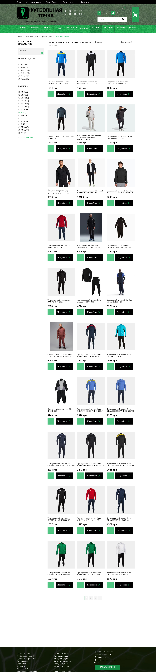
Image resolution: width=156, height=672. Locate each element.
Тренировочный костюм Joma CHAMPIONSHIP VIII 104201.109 (120, 465)
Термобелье (58, 669)
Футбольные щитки (61, 666)
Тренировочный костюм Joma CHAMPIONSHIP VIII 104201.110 (90, 465)
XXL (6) (24, 124)
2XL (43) (25, 127)
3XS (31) (25, 104)
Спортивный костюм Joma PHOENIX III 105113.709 (58, 83)
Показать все (27, 138)
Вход (105, 13)
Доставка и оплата (33, 2)
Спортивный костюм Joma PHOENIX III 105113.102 (87, 83)
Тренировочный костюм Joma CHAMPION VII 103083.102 (59, 519)
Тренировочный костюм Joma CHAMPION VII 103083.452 (89, 574)
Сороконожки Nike (24, 664)
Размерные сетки (70, 2)
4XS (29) (25, 101)
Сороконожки (22, 661)
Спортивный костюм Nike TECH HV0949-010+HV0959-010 (90, 192)
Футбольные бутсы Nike (26, 656)
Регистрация (122, 13)
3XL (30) (25, 130)
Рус (125, 8)
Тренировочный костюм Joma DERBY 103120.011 (119, 355)
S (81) (23, 112)
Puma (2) (25, 79)
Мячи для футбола (61, 664)
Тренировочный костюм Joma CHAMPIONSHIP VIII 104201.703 (120, 410)
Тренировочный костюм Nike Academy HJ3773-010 (89, 301)
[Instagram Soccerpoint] (99, 662)
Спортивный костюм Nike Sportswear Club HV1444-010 (88, 246)
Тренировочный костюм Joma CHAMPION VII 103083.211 (119, 574)
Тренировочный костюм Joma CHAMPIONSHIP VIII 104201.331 (61, 465)
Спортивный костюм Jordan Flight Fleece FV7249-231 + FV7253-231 (61, 355)
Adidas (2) (25, 64)
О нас (19, 2)
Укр (121, 8)
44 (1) (23, 133)
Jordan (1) (25, 70)
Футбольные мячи (61, 653)
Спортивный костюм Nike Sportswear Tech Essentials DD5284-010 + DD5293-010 (58, 192)
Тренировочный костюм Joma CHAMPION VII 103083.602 (89, 519)
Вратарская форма (61, 659)
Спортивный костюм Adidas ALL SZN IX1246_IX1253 (120, 137)
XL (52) (24, 121)
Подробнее (62, 94)
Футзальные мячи (61, 656)
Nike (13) (25, 76)
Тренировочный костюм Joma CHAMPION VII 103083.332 (119, 519)
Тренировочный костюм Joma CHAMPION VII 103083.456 (59, 574)
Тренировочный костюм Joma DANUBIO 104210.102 (59, 301)
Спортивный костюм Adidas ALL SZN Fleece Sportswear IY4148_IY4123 (90, 137)
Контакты (85, 2)
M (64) (24, 115)
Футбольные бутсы (24, 653)
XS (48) (24, 109)
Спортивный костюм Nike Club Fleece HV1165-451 (119, 301)
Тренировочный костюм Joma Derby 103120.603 (59, 246)
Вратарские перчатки (62, 661)
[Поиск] (123, 19)
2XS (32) (25, 107)
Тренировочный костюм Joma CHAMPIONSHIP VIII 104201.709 (91, 410)
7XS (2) (24, 92)
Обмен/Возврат (52, 2)
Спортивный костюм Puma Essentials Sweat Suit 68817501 (119, 246)
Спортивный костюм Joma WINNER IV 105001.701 (117, 83)
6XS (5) (24, 95)
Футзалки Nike (23, 669)
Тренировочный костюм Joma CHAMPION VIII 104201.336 (89, 355)
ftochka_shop (101, 657)
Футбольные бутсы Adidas (27, 659)
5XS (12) (25, 98)
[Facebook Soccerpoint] (95, 662)
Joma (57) (25, 67)
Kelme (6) (25, 73)
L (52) (23, 118)
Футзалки (21, 666)
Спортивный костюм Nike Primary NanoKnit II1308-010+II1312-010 (121, 192)
